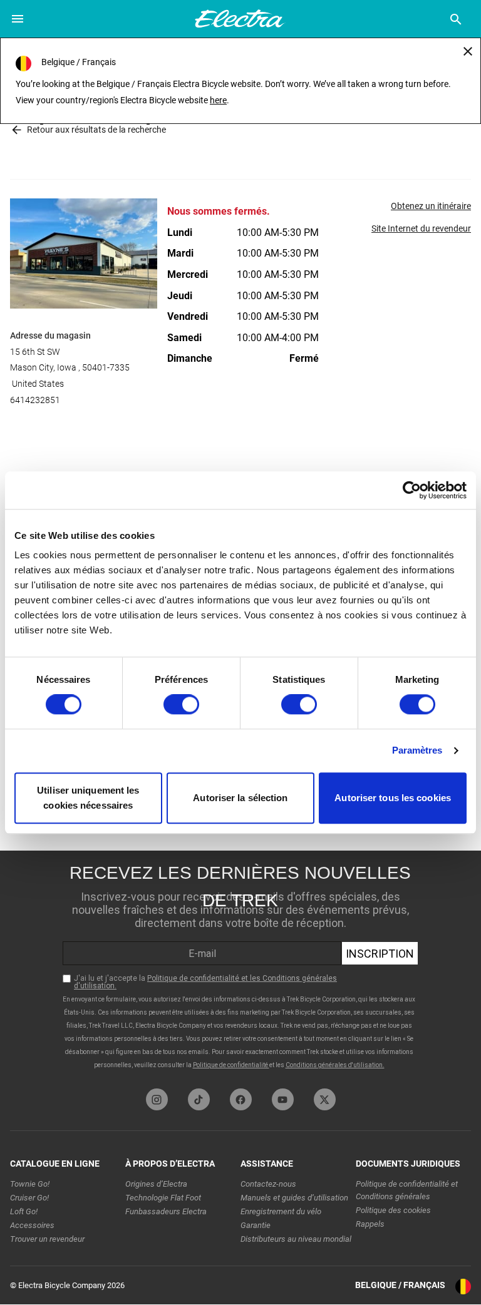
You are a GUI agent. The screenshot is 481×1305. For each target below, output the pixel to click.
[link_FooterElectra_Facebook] (241, 1099)
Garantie (255, 1225)
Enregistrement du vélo (280, 1211)
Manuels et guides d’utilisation (294, 1197)
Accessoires (32, 1225)
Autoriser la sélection (240, 797)
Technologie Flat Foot (163, 1197)
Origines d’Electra (156, 1184)
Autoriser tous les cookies (392, 797)
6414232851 (35, 400)
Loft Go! (24, 1211)
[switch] (181, 705)
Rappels (370, 1224)
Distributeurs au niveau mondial (295, 1239)
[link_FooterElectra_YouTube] (283, 1099)
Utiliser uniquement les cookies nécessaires (88, 798)
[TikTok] (199, 1099)
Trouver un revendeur (47, 1239)
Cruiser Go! (29, 1197)
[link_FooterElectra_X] (325, 1099)
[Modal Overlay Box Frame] (240, 966)
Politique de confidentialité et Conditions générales (407, 1190)
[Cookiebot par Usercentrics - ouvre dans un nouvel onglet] (412, 490)
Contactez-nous (268, 1184)
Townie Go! (29, 1184)
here (218, 100)
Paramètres (417, 750)
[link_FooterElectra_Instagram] (157, 1099)
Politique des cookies (393, 1210)
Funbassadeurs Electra (166, 1211)
